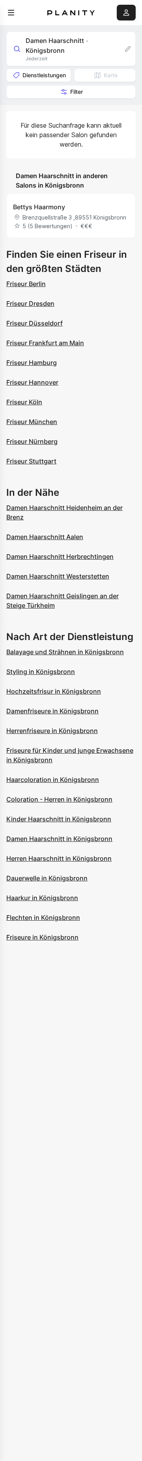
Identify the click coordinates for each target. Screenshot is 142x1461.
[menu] (11, 12)
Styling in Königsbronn (40, 672)
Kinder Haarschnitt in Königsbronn (58, 819)
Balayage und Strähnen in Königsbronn (65, 652)
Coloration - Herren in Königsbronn (59, 799)
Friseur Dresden (30, 303)
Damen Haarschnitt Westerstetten (57, 576)
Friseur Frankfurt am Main (45, 343)
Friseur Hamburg (31, 363)
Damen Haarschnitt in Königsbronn (59, 839)
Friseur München (31, 422)
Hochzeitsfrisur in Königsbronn (53, 691)
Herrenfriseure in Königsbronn (52, 731)
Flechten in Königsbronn (43, 917)
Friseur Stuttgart (31, 461)
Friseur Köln (24, 402)
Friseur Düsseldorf (34, 323)
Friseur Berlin (26, 284)
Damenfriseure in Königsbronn (52, 711)
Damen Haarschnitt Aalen (44, 537)
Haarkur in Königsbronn (42, 898)
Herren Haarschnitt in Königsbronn (59, 858)
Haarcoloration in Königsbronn (52, 780)
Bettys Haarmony (39, 207)
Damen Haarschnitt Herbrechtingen (60, 556)
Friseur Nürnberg (32, 441)
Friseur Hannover (32, 382)
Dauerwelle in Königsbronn (47, 878)
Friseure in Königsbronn (42, 937)
